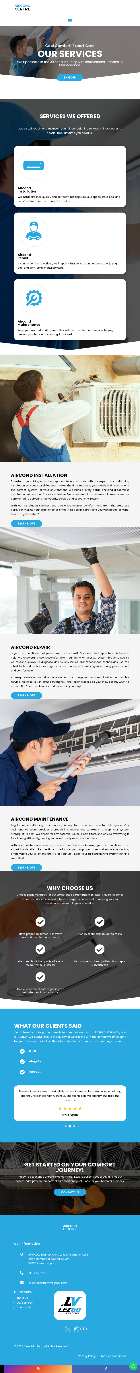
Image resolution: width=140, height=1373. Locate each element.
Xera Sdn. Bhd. (33, 1346)
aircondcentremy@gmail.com (47, 1283)
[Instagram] (38, 1369)
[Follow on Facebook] (83, 1329)
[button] (61, 1126)
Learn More (26, 523)
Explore (70, 77)
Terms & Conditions (113, 1356)
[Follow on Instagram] (76, 1329)
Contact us (70, 1192)
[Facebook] (106, 1369)
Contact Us (24, 1307)
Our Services (25, 1303)
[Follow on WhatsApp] (68, 1329)
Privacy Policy (87, 1356)
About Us (22, 1298)
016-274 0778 (37, 1273)
